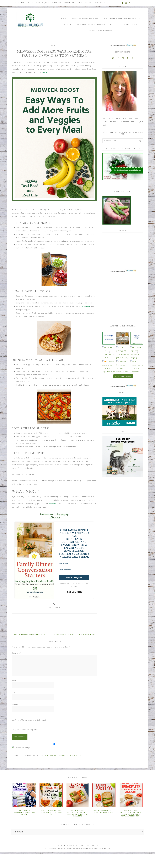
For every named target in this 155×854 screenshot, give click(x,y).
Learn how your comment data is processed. (62, 755)
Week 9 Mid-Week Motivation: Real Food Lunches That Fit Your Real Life (77, 813)
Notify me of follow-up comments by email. (29, 720)
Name (15, 680)
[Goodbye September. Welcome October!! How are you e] (122, 366)
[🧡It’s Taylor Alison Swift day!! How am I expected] (108, 366)
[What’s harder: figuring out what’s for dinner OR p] (136, 366)
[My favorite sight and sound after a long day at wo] (136, 352)
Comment (16, 653)
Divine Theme (67, 848)
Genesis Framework (84, 848)
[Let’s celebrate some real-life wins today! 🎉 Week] (122, 338)
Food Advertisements (117, 45)
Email (14, 692)
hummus (86, 306)
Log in (107, 848)
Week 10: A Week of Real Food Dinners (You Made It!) (51, 812)
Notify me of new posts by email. (25, 729)
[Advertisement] (119, 249)
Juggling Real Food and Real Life (30, 20)
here (45, 72)
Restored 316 (92, 845)
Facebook (53, 503)
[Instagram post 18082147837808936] (108, 352)
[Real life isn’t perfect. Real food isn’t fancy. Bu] (136, 338)
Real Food (54, 45)
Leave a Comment (54, 607)
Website (15, 704)
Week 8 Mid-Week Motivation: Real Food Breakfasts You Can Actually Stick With (130, 813)
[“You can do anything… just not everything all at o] (108, 338)
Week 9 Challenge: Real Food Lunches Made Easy (104, 811)
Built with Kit (74, 592)
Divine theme (78, 845)
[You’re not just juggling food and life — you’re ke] (122, 352)
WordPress (98, 848)
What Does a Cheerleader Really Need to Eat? (24, 812)
